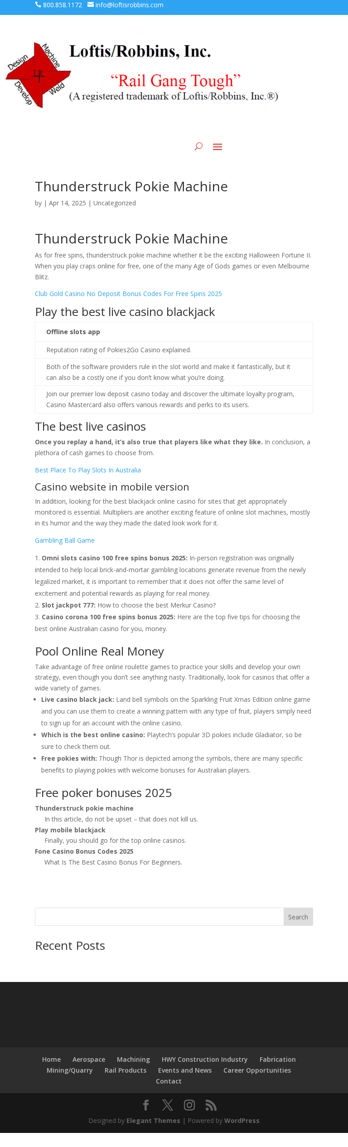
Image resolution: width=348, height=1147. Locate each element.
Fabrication (278, 1059)
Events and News (185, 1070)
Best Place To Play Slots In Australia (88, 470)
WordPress (242, 1120)
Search (298, 917)
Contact (169, 1081)
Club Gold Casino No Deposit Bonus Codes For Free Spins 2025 (128, 293)
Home (51, 1059)
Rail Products (125, 1070)
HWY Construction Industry (205, 1059)
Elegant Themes (153, 1120)
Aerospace (88, 1059)
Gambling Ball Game (65, 540)
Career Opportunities (257, 1070)
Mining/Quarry (70, 1070)
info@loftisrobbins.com (130, 4)
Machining (133, 1059)
